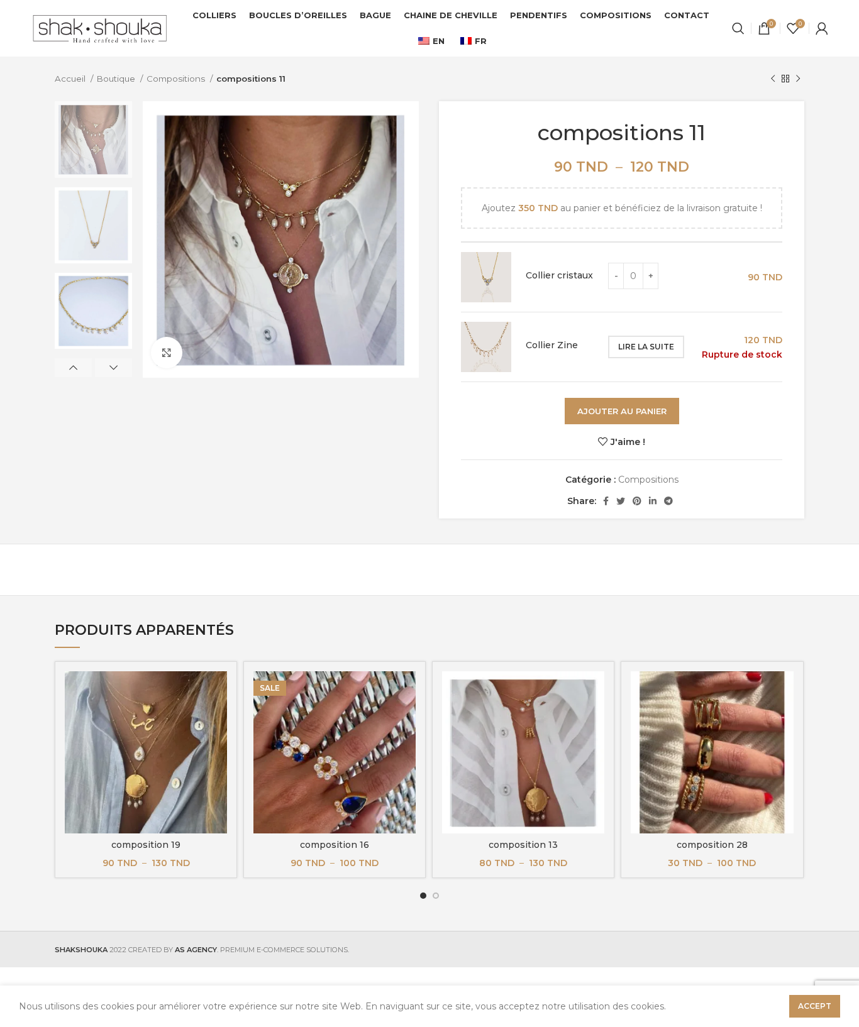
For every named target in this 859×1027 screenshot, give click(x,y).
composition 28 (712, 844)
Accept (814, 1006)
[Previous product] (773, 79)
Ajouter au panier (622, 411)
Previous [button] (73, 367)
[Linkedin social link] (652, 501)
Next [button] (113, 367)
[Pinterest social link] (637, 501)
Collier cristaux (559, 275)
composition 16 (334, 844)
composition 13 (523, 844)
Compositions (177, 79)
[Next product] (798, 79)
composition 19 (145, 844)
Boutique (117, 79)
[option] (93, 139)
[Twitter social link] (620, 501)
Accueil (71, 79)
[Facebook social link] (605, 501)
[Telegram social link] (668, 501)
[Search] (738, 28)
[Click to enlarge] (166, 352)
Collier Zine (552, 345)
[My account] (821, 28)
